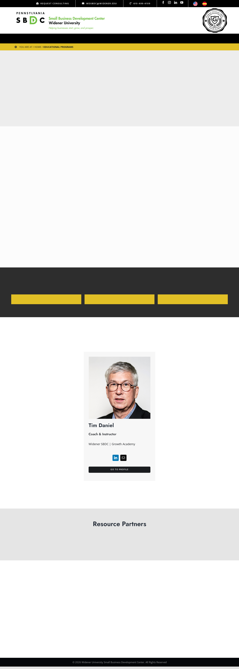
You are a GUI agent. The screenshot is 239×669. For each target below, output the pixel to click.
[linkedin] (175, 2)
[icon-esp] (204, 3)
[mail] (123, 458)
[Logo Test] (60, 12)
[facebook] (163, 2)
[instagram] (169, 2)
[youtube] (181, 2)
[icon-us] (195, 3)
